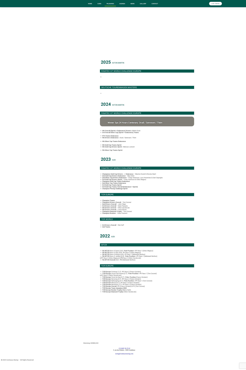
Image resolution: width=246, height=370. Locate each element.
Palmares (110, 3)
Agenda (122, 3)
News (132, 3)
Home (90, 3)
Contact (155, 3)
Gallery (143, 3)
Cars (99, 3)
